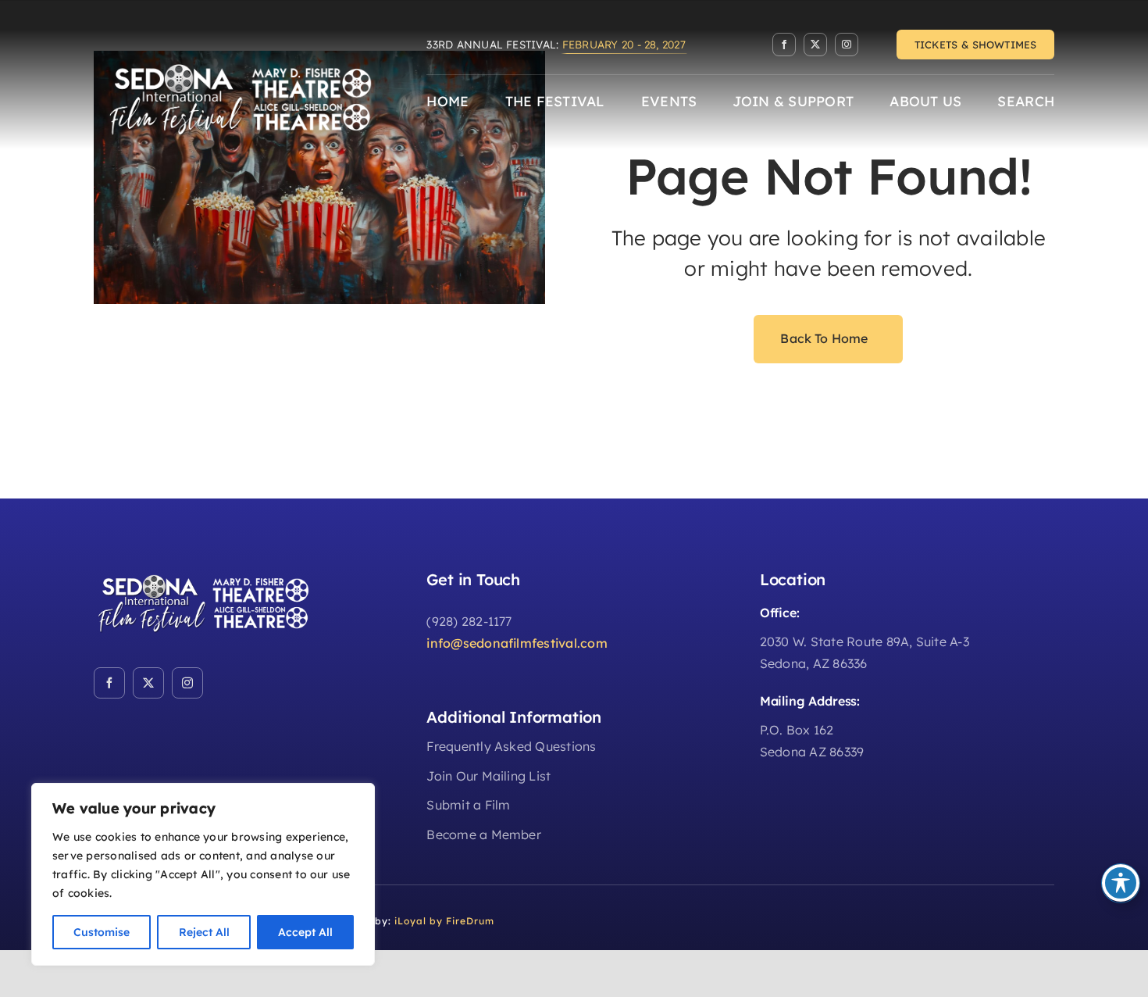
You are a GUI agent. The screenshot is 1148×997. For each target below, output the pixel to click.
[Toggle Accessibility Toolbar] (1120, 883)
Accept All (305, 932)
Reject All (204, 932)
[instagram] (846, 44)
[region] (203, 874)
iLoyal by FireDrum (444, 921)
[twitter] (815, 44)
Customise (101, 932)
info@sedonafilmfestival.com (516, 643)
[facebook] (784, 44)
